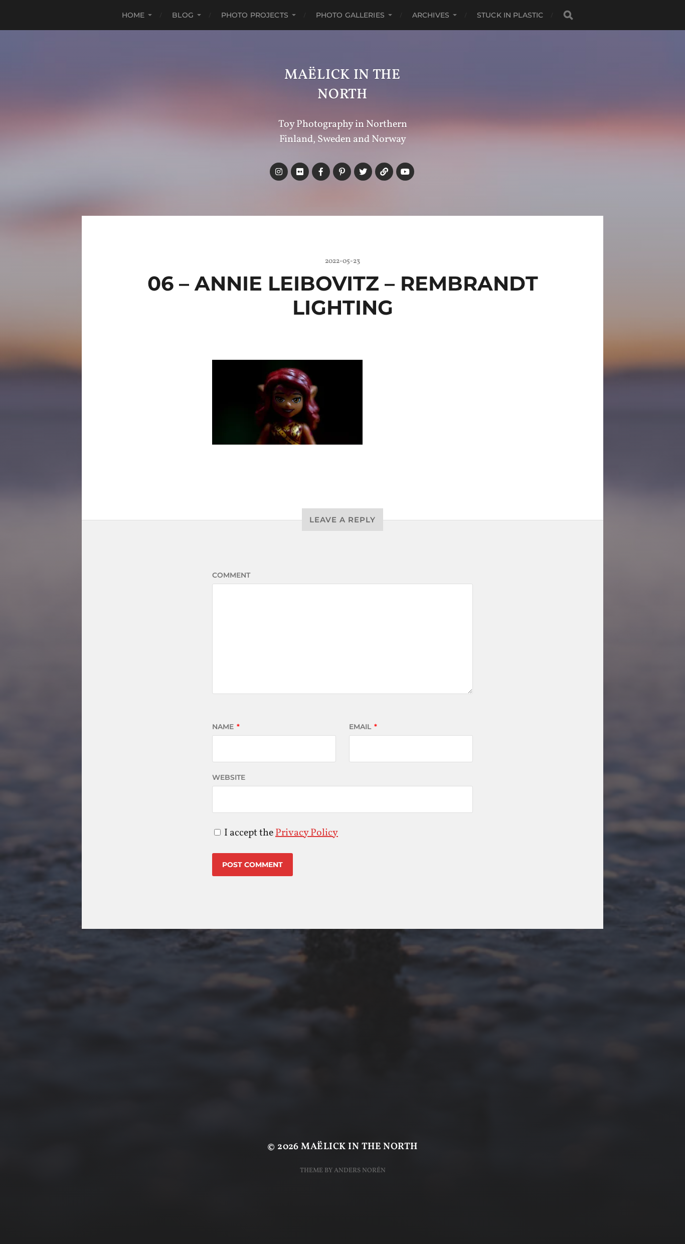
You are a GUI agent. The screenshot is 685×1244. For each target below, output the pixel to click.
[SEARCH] (568, 15)
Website (228, 777)
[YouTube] (405, 172)
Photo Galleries (350, 15)
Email (363, 726)
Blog (183, 15)
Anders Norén (360, 1170)
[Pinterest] (342, 172)
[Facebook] (321, 172)
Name (226, 726)
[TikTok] (384, 172)
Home (133, 15)
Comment (231, 575)
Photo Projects (254, 15)
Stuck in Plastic (510, 15)
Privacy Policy (306, 833)
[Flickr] (300, 172)
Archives (430, 15)
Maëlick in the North (342, 84)
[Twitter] (363, 172)
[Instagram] (279, 172)
